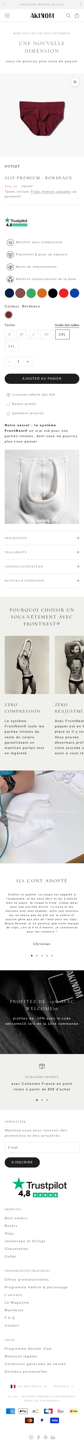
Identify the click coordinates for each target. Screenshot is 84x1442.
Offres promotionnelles (27, 1279)
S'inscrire (22, 1162)
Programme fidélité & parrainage (36, 1287)
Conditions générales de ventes (35, 1364)
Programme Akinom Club (28, 1348)
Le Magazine (17, 1302)
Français (61, 1386)
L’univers (13, 1295)
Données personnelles (26, 1371)
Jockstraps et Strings (25, 1241)
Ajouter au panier (41, 378)
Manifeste (14, 1310)
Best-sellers (16, 1218)
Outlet (11, 1256)
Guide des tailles (67, 325)
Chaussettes (16, 1249)
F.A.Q (10, 1318)
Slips (9, 1233)
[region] (42, 1077)
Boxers (11, 1226)
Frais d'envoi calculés (51, 191)
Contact (12, 1325)
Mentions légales (21, 1356)
